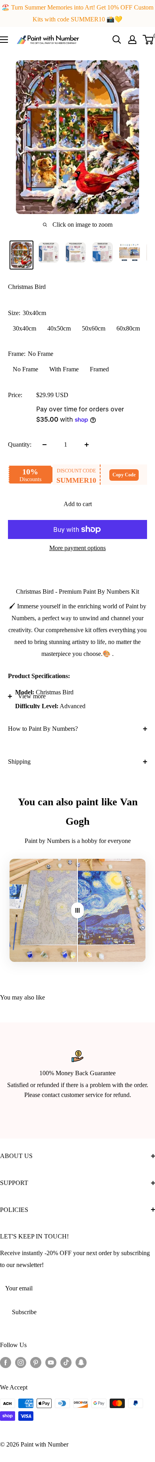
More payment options (77, 548)
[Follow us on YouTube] (50, 1362)
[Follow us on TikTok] (66, 1362)
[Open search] (116, 39)
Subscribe (24, 1312)
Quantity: (19, 444)
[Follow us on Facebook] (5, 1362)
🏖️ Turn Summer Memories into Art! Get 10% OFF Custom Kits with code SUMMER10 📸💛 (77, 13)
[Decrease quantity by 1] (44, 444)
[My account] (132, 39)
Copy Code (124, 475)
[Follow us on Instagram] (20, 1362)
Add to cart (78, 504)
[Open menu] (4, 39)
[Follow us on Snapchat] (81, 1362)
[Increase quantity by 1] (86, 444)
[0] (148, 39)
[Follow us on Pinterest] (35, 1362)
